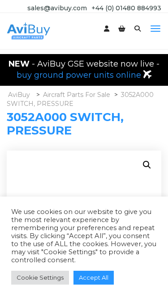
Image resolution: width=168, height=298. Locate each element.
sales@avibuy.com (57, 8)
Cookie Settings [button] (40, 277)
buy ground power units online (80, 75)
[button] (147, 165)
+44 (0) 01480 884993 (126, 8)
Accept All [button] (93, 277)
